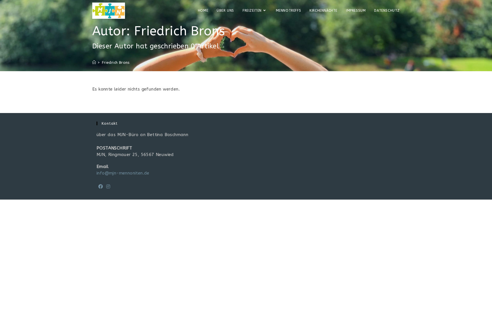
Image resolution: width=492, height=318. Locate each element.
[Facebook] (100, 187)
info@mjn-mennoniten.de (123, 173)
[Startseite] (94, 62)
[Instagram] (108, 187)
